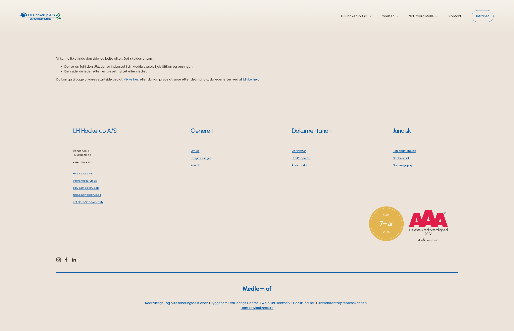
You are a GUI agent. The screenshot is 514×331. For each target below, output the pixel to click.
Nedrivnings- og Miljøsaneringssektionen (176, 303)
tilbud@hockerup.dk (86, 188)
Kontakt (455, 16)
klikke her (131, 79)
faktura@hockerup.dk (87, 195)
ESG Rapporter (301, 158)
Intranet (482, 16)
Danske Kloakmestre (257, 308)
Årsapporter (300, 165)
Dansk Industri (304, 303)
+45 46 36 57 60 (83, 173)
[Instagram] (58, 259)
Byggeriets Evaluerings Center (234, 303)
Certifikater (299, 151)
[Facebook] (66, 259)
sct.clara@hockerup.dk (88, 202)
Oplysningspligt (403, 165)
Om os (195, 151)
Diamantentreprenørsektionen (342, 303)
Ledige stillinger (201, 158)
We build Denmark (276, 303)
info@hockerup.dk (85, 181)
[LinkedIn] (73, 259)
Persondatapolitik (404, 151)
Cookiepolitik (401, 158)
